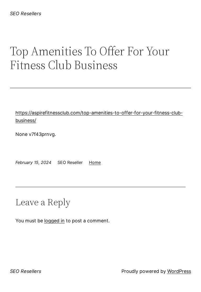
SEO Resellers (25, 13)
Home (95, 162)
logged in (54, 220)
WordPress (179, 271)
